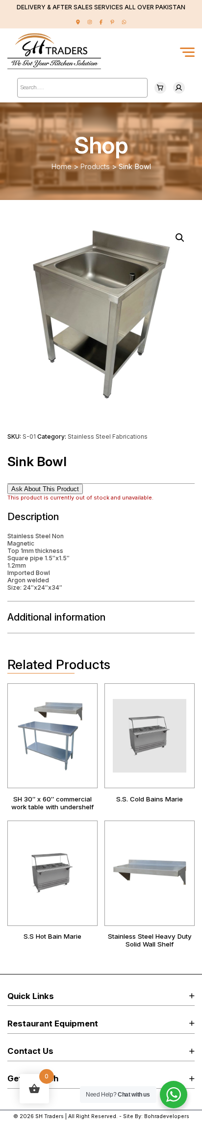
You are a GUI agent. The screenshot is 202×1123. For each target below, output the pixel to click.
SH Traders (49, 1116)
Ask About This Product (45, 489)
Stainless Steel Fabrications (108, 436)
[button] (180, 238)
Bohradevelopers (166, 1116)
